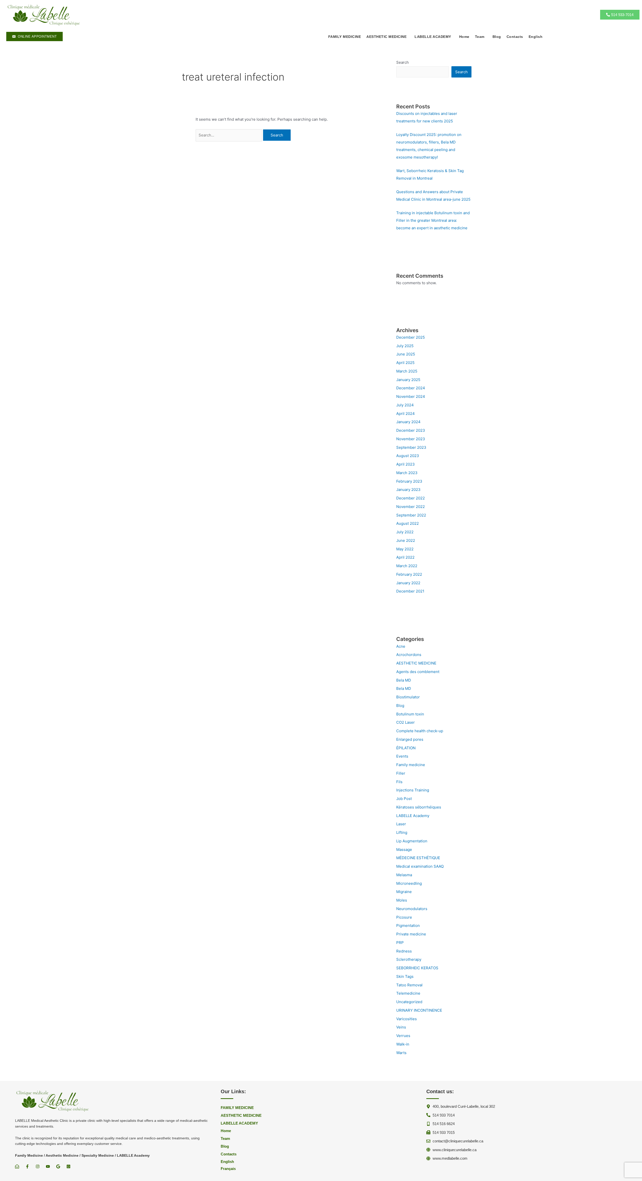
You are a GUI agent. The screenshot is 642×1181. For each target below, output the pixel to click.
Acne (400, 646)
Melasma (404, 874)
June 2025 (405, 354)
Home (464, 37)
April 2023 (405, 464)
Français (228, 1168)
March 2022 (406, 565)
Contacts (515, 37)
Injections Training (412, 790)
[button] (388, 36)
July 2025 (405, 345)
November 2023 (410, 438)
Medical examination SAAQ (420, 866)
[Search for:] (229, 135)
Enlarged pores (409, 739)
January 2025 (408, 379)
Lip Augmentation (411, 841)
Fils (399, 781)
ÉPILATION (406, 748)
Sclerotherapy (408, 959)
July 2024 (405, 405)
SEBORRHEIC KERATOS (417, 968)
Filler (400, 773)
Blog (497, 37)
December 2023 (410, 430)
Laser (401, 824)
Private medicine (411, 934)
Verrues (403, 1035)
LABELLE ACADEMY (433, 37)
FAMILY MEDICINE (344, 37)
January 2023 (408, 489)
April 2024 (405, 413)
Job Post (404, 798)
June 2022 (405, 540)
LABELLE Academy (412, 815)
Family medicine (410, 764)
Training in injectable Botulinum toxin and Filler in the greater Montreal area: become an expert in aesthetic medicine (433, 220)
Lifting (401, 832)
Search (402, 62)
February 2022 (409, 574)
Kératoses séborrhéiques (418, 807)
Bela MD (403, 680)
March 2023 (407, 472)
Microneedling (409, 883)
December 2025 (410, 337)
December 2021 (410, 591)
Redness (404, 951)
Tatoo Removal (409, 985)
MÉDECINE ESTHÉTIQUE (418, 857)
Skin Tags (405, 976)
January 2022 (408, 582)
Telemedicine (408, 993)
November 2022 (410, 506)
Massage (404, 849)
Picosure (404, 917)
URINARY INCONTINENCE (419, 1010)
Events (402, 756)
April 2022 (405, 557)
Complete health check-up (419, 730)
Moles (401, 900)
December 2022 (410, 498)
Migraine (404, 891)
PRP (400, 942)
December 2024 (410, 388)
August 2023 (407, 455)
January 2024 (408, 421)
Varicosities (406, 1018)
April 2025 (405, 362)
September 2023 (411, 447)
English (536, 37)
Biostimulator (408, 697)
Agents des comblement (417, 671)
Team (480, 37)
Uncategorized (409, 1001)
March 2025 (406, 371)
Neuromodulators (411, 908)
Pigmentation (408, 925)
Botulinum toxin (410, 714)
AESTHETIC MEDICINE (416, 663)
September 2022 (411, 515)
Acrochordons (408, 654)
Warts (401, 1052)
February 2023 (409, 481)
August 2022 (407, 523)
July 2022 (405, 532)
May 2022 (405, 549)
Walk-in (402, 1044)
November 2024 (410, 396)
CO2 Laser (405, 722)
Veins (401, 1027)
